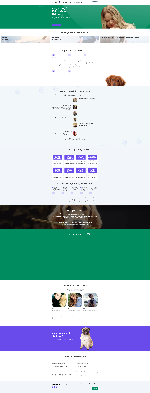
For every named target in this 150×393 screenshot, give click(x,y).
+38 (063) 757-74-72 (94, 1)
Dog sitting (65, 384)
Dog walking (66, 383)
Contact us (80, 2)
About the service (72, 2)
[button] (56, 25)
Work (77, 2)
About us (80, 384)
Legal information (82, 383)
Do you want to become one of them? (75, 290)
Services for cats (66, 387)
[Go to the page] (56, 2)
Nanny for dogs (66, 386)
